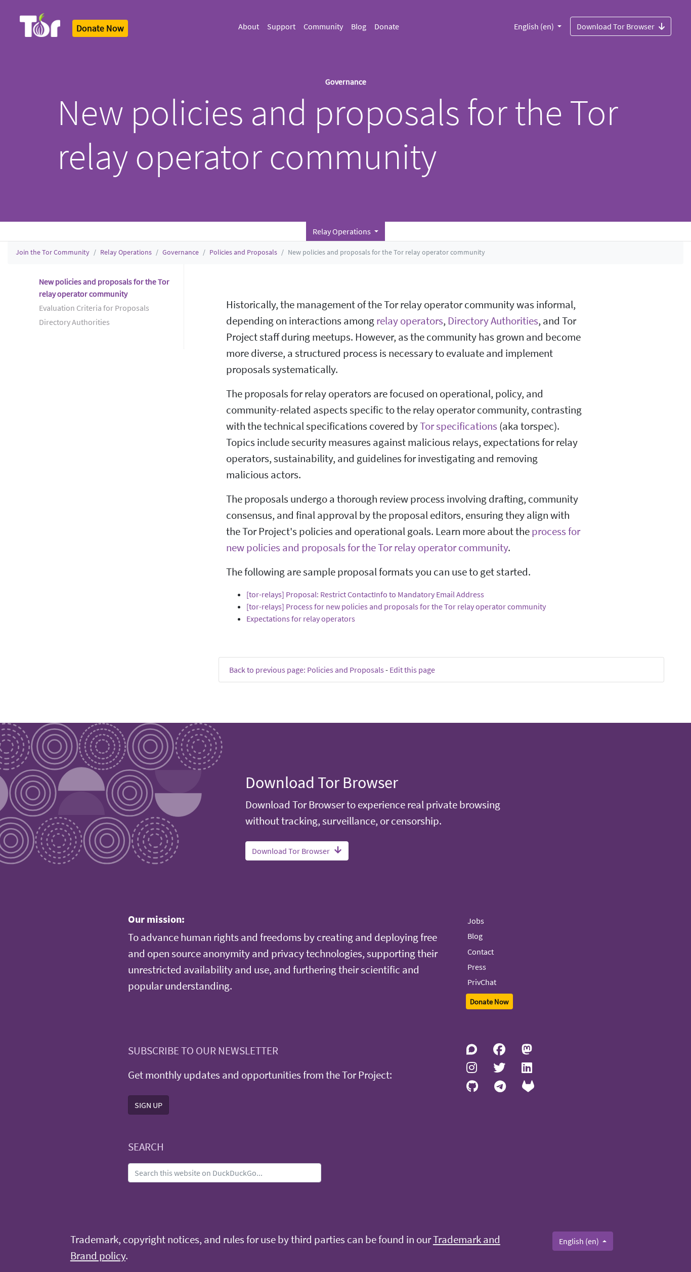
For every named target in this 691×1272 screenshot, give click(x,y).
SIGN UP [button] (148, 1105)
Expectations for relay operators (300, 618)
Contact (480, 952)
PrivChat (481, 982)
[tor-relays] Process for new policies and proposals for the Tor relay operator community (396, 606)
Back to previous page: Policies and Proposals (306, 670)
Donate (386, 26)
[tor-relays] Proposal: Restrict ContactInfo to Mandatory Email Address (365, 594)
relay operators (409, 320)
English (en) (534, 26)
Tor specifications (458, 426)
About (248, 26)
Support (281, 26)
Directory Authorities (493, 320)
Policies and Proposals (243, 252)
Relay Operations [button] (342, 231)
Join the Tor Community (53, 252)
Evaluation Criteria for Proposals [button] (94, 308)
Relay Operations (126, 252)
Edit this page (412, 670)
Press (476, 967)
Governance (180, 252)
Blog (358, 26)
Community (323, 26)
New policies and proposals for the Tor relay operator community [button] (104, 287)
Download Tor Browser (616, 26)
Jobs (475, 921)
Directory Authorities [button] (74, 322)
